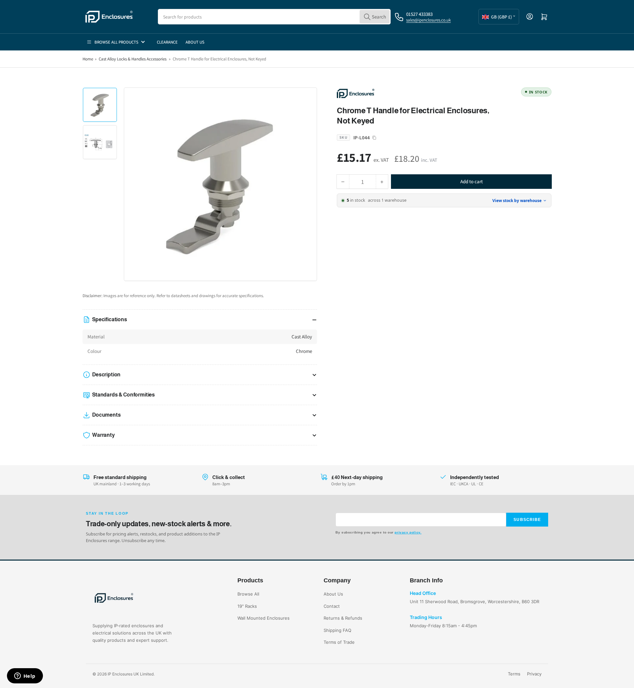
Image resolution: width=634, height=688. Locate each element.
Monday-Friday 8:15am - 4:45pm (443, 625)
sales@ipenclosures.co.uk (428, 20)
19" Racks (247, 606)
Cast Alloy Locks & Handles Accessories (132, 59)
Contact (332, 606)
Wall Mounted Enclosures (263, 618)
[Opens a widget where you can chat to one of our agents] (25, 676)
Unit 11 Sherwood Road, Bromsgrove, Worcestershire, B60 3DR (474, 601)
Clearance (167, 42)
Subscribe (527, 519)
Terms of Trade (339, 642)
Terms (514, 673)
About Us (195, 42)
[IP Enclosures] (383, 93)
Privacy (534, 673)
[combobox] (274, 16)
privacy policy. (408, 532)
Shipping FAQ (337, 630)
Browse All (248, 594)
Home (88, 59)
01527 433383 (419, 14)
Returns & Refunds (343, 618)
